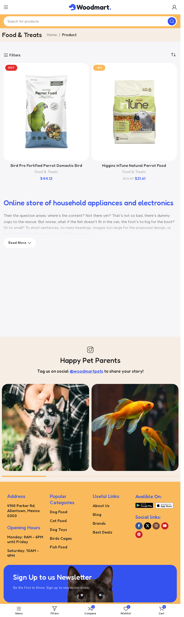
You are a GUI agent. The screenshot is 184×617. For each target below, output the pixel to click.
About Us (101, 505)
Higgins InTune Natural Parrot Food (134, 165)
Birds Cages (61, 538)
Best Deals (102, 532)
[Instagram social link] (156, 526)
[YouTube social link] (164, 526)
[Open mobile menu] (6, 7)
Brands (99, 523)
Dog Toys (58, 529)
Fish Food (58, 547)
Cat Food (58, 520)
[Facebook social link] (139, 526)
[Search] (172, 21)
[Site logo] (90, 7)
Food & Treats (46, 172)
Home (52, 35)
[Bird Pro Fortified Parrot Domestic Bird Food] (46, 111)
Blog (97, 514)
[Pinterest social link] (139, 534)
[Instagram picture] (45, 427)
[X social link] (147, 526)
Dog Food (58, 511)
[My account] (174, 7)
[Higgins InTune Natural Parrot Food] (134, 111)
